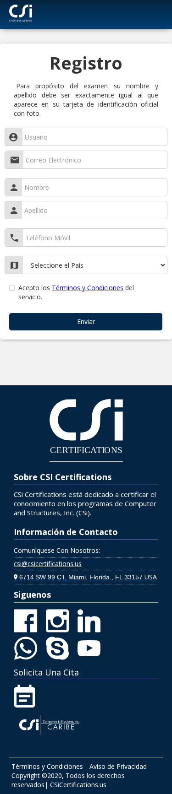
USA (85, 577)
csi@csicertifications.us (48, 563)
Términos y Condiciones (87, 287)
